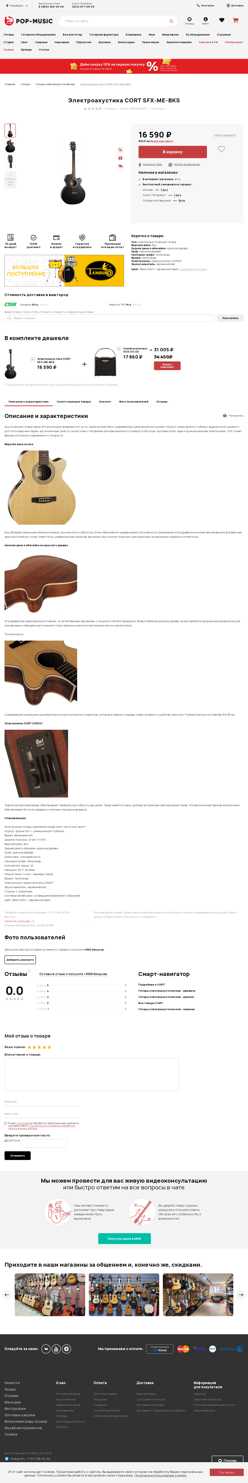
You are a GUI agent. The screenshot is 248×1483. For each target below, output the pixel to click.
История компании (68, 1393)
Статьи (44, 49)
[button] (7, 1294)
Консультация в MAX (124, 1239)
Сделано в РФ (208, 42)
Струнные (224, 34)
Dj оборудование (198, 34)
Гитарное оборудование (38, 34)
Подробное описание (192, 269)
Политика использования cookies (161, 1475)
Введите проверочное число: (28, 1135)
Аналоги (105, 401)
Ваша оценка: (15, 1047)
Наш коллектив (65, 1399)
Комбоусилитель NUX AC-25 (135, 350)
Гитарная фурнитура (104, 34)
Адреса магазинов (68, 1405)
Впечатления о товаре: (23, 1054)
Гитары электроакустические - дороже (166, 997)
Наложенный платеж (106, 1410)
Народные (62, 42)
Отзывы (162, 401)
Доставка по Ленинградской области (161, 1410)
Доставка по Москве (150, 1405)
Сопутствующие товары (74, 401)
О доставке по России (151, 1399)
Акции (10, 1389)
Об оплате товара (105, 1393)
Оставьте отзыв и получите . (73, 974)
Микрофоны (170, 34)
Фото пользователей (134, 401)
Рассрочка (100, 1399)
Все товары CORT (150, 1003)
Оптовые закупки (20, 1415)
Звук (152, 34)
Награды (61, 1416)
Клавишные (133, 34)
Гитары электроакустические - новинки (166, 1009)
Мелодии (13, 1402)
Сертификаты (65, 1410)
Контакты (62, 1427)
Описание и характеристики (29, 401)
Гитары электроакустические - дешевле (166, 990)
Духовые (104, 42)
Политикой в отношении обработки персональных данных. (41, 1127)
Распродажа (234, 42)
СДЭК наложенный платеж (110, 1416)
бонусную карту (162, 141)
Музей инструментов (23, 1428)
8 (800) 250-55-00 (51, 6)
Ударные (41, 42)
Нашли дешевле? (225, 135)
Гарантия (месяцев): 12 (19, 921)
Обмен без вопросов (207, 1399)
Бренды (26, 49)
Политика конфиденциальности (214, 1405)
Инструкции (15, 1408)
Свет (24, 42)
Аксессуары (126, 42)
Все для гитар (72, 34)
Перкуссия (83, 42)
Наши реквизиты (204, 1410)
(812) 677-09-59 (83, 6)
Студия (9, 42)
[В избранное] (221, 152)
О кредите (100, 1405)
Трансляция (150, 42)
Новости (12, 1383)
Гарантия (200, 1393)
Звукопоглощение (179, 42)
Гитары (9, 34)
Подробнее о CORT (151, 984)
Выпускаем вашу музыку (26, 1421)
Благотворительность (70, 1421)
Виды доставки (146, 1393)
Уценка (9, 49)
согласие (23, 1123)
